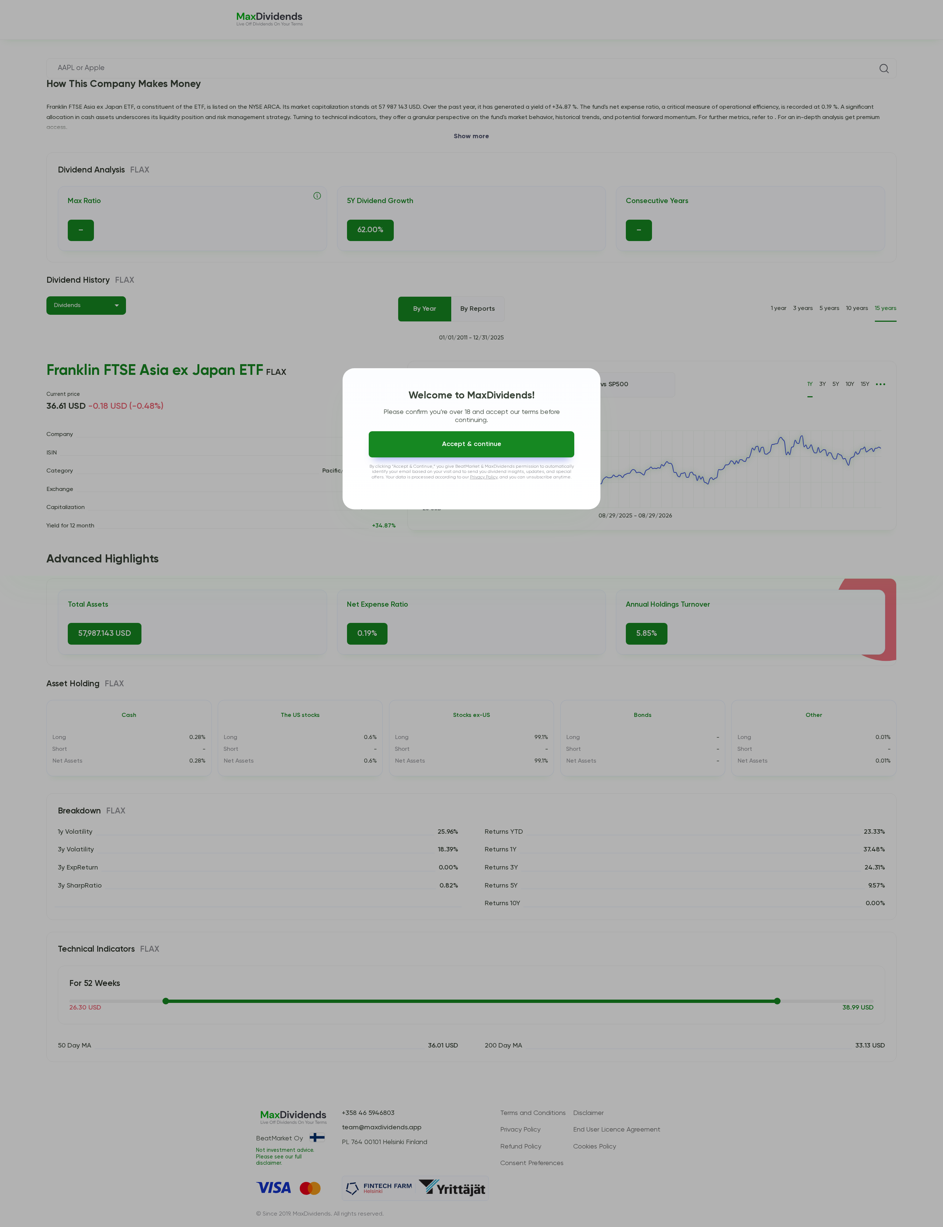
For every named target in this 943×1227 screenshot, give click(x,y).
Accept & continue (471, 444)
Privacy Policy (483, 477)
